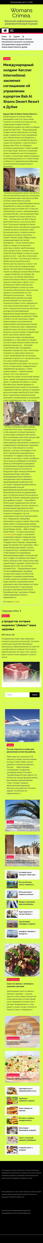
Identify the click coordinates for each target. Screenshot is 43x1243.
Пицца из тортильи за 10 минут (19, 1079)
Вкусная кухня (13, 979)
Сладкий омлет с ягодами (26, 1149)
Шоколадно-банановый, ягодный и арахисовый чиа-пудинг (27, 1129)
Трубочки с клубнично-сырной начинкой (26, 1100)
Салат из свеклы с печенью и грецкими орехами (20, 985)
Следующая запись (10, 611)
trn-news (16, 602)
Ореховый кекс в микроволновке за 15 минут (27, 1090)
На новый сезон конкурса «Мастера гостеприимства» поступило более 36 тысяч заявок (27, 874)
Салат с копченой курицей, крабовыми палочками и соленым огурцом (28, 1139)
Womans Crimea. (21, 13)
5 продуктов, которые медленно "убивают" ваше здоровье (19, 625)
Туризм (7, 59)
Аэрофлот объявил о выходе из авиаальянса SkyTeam (27, 933)
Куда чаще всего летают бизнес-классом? (26, 913)
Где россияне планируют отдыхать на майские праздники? (27, 923)
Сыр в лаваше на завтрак (25, 1109)
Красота (5, 616)
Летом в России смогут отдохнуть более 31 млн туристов (26, 883)
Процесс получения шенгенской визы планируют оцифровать (27, 903)
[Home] (5, 30)
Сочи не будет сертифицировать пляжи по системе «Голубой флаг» (21, 827)
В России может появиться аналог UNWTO (26, 893)
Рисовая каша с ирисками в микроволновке (18, 1043)
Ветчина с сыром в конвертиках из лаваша (26, 1119)
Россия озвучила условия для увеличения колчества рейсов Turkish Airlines (21, 750)
